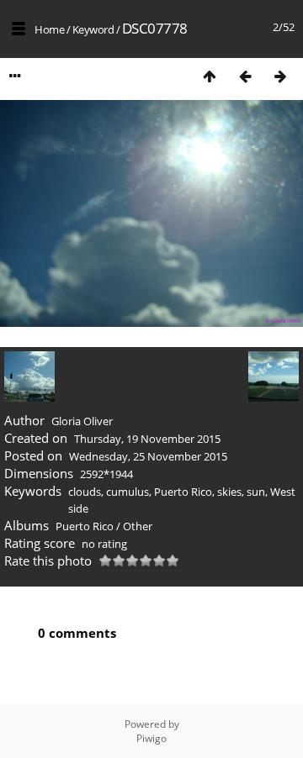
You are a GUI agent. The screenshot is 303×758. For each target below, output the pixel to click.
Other (137, 526)
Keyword (93, 29)
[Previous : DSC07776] (245, 76)
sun (256, 491)
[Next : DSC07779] (280, 76)
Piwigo (151, 738)
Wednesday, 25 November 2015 (148, 456)
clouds (84, 491)
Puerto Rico (183, 491)
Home (49, 29)
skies (229, 491)
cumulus (127, 491)
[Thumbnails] (209, 76)
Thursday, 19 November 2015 (147, 438)
